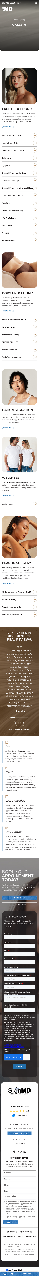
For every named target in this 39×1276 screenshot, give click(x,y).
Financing (31, 1236)
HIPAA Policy (11, 1247)
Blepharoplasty (9, 599)
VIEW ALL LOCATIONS (19, 1133)
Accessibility (27, 1247)
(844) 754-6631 (9, 890)
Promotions (26, 1232)
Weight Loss (7, 504)
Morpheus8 (7, 225)
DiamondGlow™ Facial (12, 195)
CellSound (6, 158)
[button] (22, 723)
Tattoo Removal (9, 349)
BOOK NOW (19, 898)
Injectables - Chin (10, 143)
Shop (20, 1236)
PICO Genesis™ (9, 240)
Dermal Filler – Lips (11, 180)
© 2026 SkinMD (8, 1244)
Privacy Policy (18, 1244)
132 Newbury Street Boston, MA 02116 (19, 1128)
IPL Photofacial (9, 218)
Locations (12, 1232)
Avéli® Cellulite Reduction (14, 319)
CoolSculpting (8, 327)
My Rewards (9, 1236)
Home (16, 20)
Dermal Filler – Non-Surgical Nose (17, 188)
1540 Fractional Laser (12, 135)
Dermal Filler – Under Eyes (14, 173)
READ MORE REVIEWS (19, 729)
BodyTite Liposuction (12, 357)
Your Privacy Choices (16, 1270)
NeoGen (6, 233)
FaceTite (6, 203)
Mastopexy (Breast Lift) (12, 614)
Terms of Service (29, 1244)
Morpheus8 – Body (10, 334)
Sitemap (19, 1247)
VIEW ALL (8, 127)
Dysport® (6, 165)
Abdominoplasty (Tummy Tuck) (16, 592)
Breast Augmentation (12, 607)
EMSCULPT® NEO (10, 342)
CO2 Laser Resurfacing (12, 210)
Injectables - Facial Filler (13, 150)
